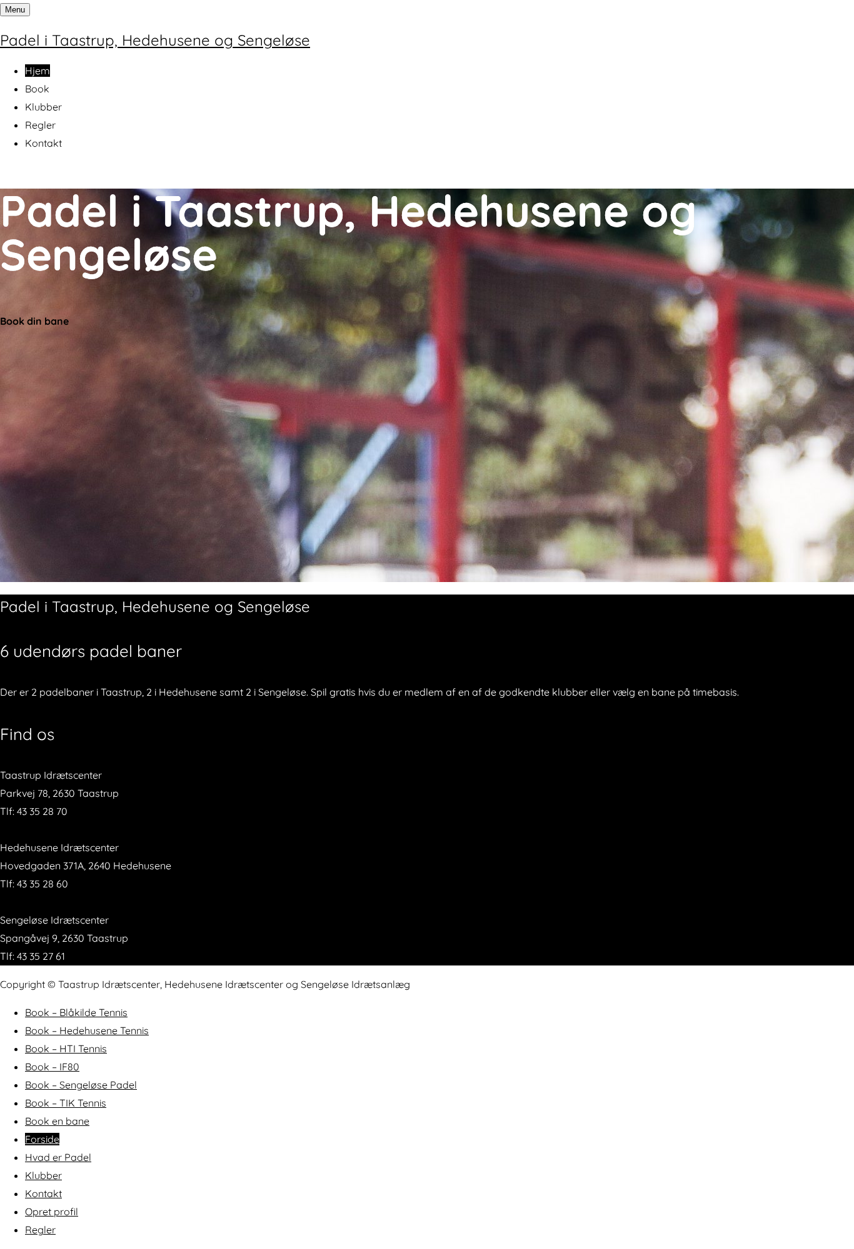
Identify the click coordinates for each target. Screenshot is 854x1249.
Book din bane (34, 321)
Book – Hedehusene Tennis (87, 1030)
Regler (40, 125)
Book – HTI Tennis (66, 1048)
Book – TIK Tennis (65, 1103)
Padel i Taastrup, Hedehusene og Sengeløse (155, 40)
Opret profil (51, 1211)
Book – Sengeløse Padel (81, 1085)
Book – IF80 (52, 1066)
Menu (15, 9)
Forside (42, 1139)
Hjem (37, 70)
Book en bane (57, 1121)
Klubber (43, 107)
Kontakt (43, 143)
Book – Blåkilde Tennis (76, 1012)
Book (37, 88)
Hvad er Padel (58, 1157)
